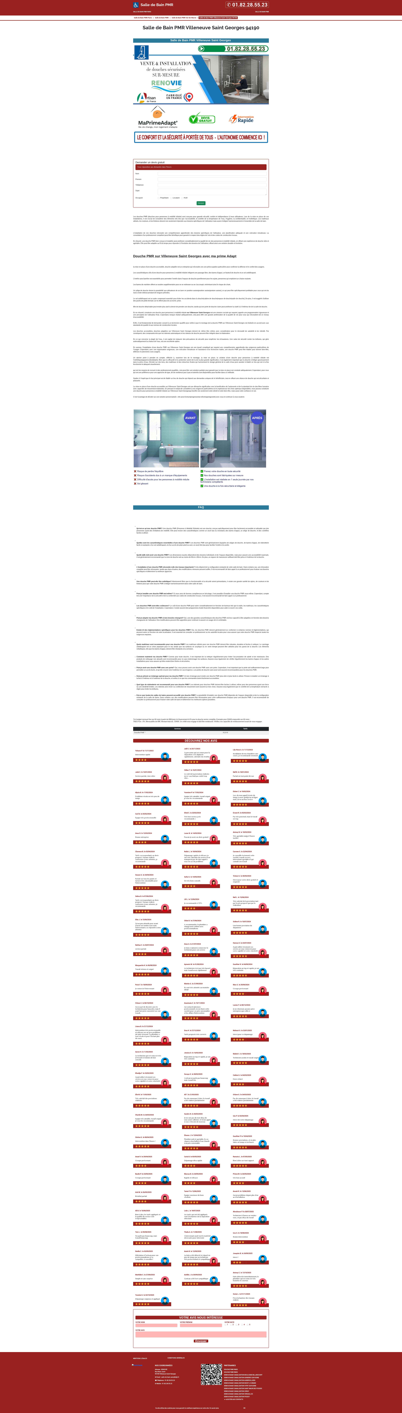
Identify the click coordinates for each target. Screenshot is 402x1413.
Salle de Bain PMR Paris (142, 12)
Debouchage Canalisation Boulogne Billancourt (243, 1375)
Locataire (176, 198)
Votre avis (140, 1330)
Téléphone (139, 185)
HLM (185, 198)
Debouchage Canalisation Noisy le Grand (240, 1383)
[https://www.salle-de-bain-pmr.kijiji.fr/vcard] (211, 1374)
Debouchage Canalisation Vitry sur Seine (240, 1386)
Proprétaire (164, 198)
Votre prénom (186, 1322)
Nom (137, 174)
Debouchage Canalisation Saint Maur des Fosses (243, 1388)
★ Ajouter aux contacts (233, 1399)
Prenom (138, 179)
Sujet (137, 190)
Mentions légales (140, 1358)
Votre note (229, 1322)
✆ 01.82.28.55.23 (247, 5)
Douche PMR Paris (231, 1369)
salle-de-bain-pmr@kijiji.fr (170, 1377)
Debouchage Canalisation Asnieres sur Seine (241, 1377)
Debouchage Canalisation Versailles (238, 1394)
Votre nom (140, 1322)
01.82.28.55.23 (170, 1380)
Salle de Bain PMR (262, 12)
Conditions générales (176, 1358)
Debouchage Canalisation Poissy (237, 1397)
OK (244, 1408)
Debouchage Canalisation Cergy (236, 1391)
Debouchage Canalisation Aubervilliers (239, 1380)
